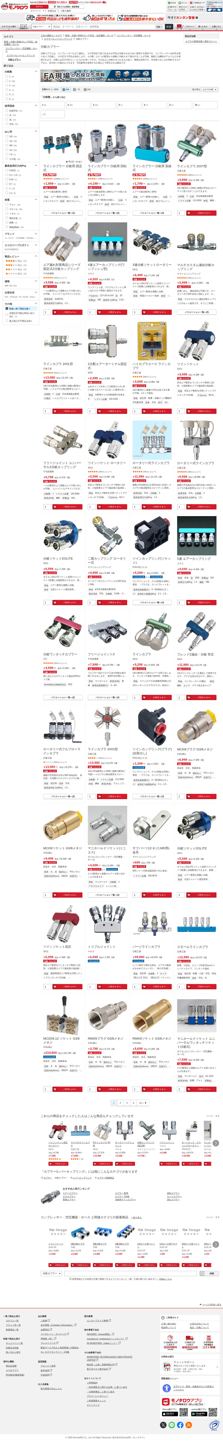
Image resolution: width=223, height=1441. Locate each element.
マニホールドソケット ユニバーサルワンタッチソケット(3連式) (196, 1042)
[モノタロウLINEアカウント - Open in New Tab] (171, 1427)
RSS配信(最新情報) (15, 1375)
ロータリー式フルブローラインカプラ (61, 751)
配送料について (168, 1327)
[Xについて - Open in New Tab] (163, 1427)
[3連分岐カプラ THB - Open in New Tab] (102, 1232)
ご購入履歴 (65, 11)
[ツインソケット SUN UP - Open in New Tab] (58, 1232)
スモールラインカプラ (192, 947)
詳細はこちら (165, 1279)
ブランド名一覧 (13, 1325)
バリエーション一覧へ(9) (197, 312)
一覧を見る (136, 1217)
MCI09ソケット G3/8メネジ (62, 848)
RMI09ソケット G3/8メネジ (152, 1038)
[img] (15, 6)
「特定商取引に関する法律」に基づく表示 (107, 1387)
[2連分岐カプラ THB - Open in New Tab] (80, 1232)
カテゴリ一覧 (12, 1320)
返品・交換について (199, 1327)
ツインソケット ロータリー (107, 463)
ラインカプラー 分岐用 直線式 (152, 168)
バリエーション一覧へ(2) (107, 213)
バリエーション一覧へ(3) (63, 213)
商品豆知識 (11, 1366)
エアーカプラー (70, 1193)
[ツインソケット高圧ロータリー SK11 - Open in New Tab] (58, 1131)
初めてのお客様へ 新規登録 (68, 7)
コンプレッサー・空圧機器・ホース (134, 35)
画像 (67, 89)
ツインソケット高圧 (57, 946)
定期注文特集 (12, 1348)
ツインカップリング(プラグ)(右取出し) (152, 751)
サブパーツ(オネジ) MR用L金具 (151, 850)
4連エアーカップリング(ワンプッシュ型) (106, 267)
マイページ (35, 11)
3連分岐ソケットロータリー (152, 264)
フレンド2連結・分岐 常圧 (195, 654)
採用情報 (42, 1361)
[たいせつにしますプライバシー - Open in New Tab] (214, 1425)
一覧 (78, 89)
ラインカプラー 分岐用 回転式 (107, 168)
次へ (141, 1103)
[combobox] (103, 26)
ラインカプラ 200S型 (103, 749)
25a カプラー (173, 1199)
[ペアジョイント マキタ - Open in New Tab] (169, 1131)
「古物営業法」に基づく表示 (100, 1392)
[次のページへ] (216, 1143)
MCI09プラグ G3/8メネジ (195, 749)
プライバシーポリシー (97, 1396)
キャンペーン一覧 (14, 1343)
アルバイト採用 (48, 1366)
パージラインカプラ (146, 946)
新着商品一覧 (12, 1329)
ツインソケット (188, 364)
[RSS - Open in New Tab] (188, 1427)
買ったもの (202, 26)
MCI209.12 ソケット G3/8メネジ (61, 1040)
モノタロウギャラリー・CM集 (55, 1352)
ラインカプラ (142, 654)
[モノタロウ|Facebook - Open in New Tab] (180, 1427)
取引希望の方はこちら (51, 1388)
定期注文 (52, 11)
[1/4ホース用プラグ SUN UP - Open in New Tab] (169, 1232)
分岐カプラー (38, 27)
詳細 (158, 27)
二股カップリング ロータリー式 (107, 560)
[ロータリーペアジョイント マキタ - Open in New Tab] (125, 1131)
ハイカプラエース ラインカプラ (152, 366)
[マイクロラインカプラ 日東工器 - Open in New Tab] (80, 1131)
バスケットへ (204, 213)
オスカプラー (69, 1196)
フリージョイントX (101, 654)
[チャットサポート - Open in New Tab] (183, 6)
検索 (169, 26)
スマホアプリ (12, 1370)
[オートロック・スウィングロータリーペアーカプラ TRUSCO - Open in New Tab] (191, 1131)
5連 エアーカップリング (194, 558)
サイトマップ (93, 1405)
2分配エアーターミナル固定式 (107, 366)
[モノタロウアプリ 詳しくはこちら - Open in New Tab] (190, 1401)
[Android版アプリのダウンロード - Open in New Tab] (205, 1412)
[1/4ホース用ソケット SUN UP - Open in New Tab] (147, 1232)
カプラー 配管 (121, 1193)
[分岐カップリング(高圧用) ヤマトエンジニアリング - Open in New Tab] (147, 1131)
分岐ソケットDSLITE (58, 558)
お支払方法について (199, 1324)
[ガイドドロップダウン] (197, 8)
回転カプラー (173, 1193)
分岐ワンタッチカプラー (60, 654)
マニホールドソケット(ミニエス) (107, 850)
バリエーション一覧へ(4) (152, 213)
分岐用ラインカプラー (125, 1199)
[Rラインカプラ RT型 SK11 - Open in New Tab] (102, 1131)
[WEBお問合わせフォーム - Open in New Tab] (172, 6)
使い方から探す (13, 1352)
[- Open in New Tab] (170, 1342)
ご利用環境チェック (96, 1401)
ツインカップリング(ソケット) (152, 560)
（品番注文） (23, 26)
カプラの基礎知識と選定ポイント (201, 41)
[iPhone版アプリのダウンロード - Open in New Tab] (175, 1412)
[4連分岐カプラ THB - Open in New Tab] (125, 1232)
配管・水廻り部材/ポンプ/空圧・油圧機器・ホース (89, 35)
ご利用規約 (92, 1383)
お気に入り (216, 26)
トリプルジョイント (102, 946)
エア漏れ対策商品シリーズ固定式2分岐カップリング (61, 267)
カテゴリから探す (9, 26)
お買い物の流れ (168, 1324)
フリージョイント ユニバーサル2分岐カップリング (62, 465)
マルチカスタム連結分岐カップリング (195, 267)
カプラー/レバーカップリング (58, 39)
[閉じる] (131, 86)
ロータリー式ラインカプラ (151, 463)
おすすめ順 (208, 89)
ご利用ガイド (172, 1317)
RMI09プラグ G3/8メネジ (105, 1038)
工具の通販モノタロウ (51, 35)
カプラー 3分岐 (122, 1196)
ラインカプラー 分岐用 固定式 (62, 168)
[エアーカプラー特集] (50, 1206)
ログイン (39, 7)
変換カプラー (69, 1199)
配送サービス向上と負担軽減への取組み (60, 1347)
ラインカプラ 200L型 (58, 364)
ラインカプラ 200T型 (192, 166)
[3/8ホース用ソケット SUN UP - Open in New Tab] (191, 1232)
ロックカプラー (174, 1196)
